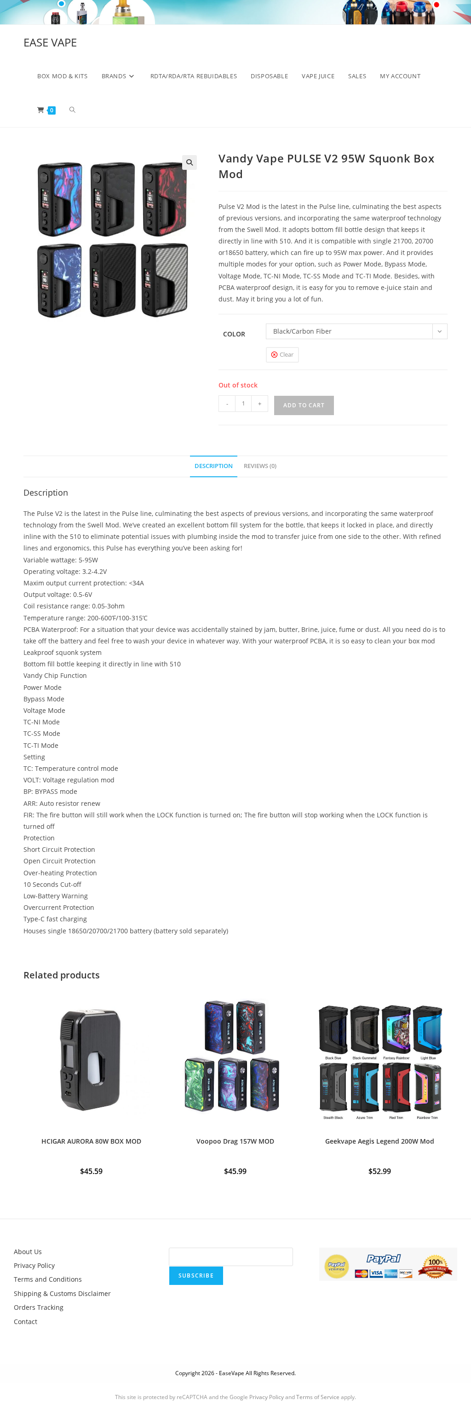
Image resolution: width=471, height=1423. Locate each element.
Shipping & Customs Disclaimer (62, 1293)
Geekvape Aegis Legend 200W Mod (379, 1141)
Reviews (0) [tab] (260, 466)
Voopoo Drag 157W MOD (235, 1141)
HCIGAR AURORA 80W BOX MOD (91, 1141)
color (234, 334)
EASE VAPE (50, 42)
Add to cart (304, 405)
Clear (286, 354)
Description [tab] (214, 466)
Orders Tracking (38, 1307)
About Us (28, 1251)
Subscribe (196, 1275)
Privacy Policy (34, 1265)
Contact (25, 1321)
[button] (189, 162)
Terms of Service (317, 1397)
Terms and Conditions (48, 1279)
